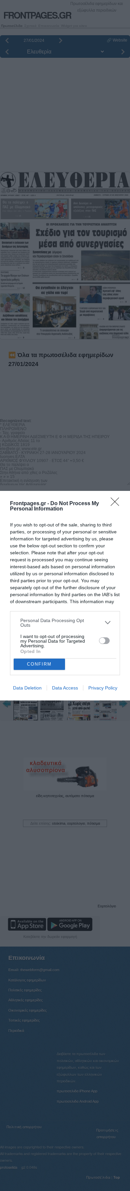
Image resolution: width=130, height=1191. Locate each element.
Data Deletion (27, 687)
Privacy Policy (102, 687)
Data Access (65, 687)
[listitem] (65, 622)
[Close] (117, 504)
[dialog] (65, 595)
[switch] (104, 640)
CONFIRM (39, 664)
